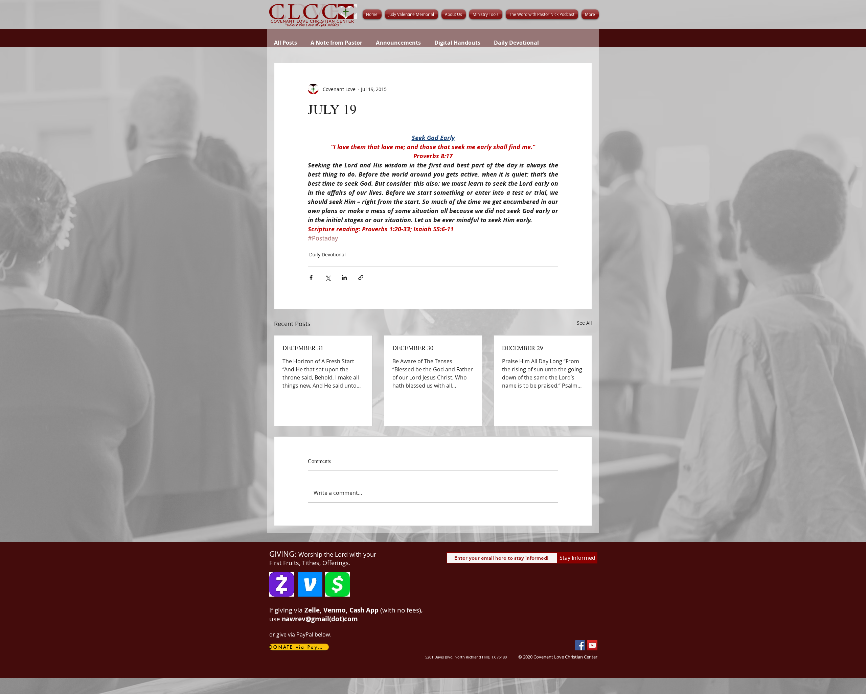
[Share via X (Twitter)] (327, 277)
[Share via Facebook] (311, 277)
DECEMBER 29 (522, 348)
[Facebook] (580, 645)
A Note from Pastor (336, 42)
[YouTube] (592, 645)
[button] (454, 14)
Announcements (398, 42)
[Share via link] (361, 277)
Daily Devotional (516, 42)
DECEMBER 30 (412, 348)
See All (584, 323)
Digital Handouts (457, 42)
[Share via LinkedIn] (344, 277)
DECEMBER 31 (302, 348)
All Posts (285, 42)
